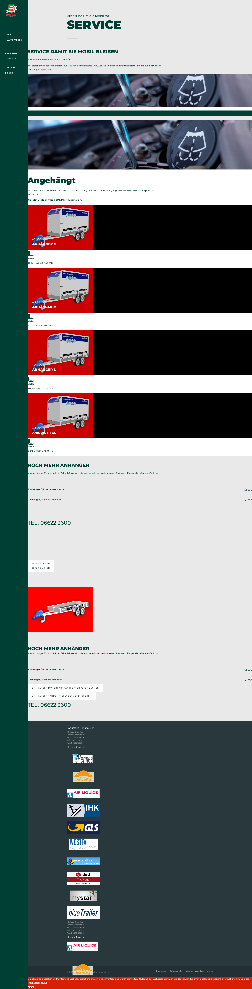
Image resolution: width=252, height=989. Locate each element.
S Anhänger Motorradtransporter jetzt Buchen (65, 688)
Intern (210, 971)
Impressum (161, 971)
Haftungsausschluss (194, 971)
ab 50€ (37, 428)
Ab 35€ (36, 239)
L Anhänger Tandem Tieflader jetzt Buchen (61, 696)
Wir (9, 35)
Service (11, 58)
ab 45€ (37, 364)
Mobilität (11, 53)
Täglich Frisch (10, 70)
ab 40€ (37, 302)
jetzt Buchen (41, 563)
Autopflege (14, 40)
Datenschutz (176, 971)
